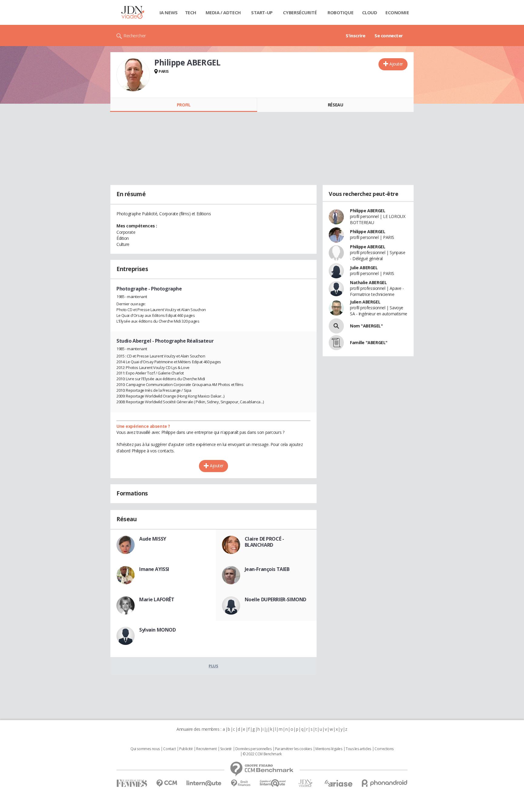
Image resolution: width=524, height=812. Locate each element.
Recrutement (206, 749)
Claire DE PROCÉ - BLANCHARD (264, 541)
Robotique (340, 12)
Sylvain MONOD (157, 629)
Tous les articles (358, 749)
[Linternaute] (204, 783)
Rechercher (134, 35)
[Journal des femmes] (131, 783)
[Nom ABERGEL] (336, 326)
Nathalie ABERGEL (368, 282)
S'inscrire (355, 35)
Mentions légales (328, 749)
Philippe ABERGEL (367, 210)
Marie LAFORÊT (156, 599)
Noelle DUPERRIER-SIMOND (275, 599)
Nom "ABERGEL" (366, 326)
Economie (397, 12)
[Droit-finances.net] (240, 783)
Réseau (335, 105)
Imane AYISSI (154, 569)
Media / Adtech (223, 12)
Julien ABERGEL (365, 302)
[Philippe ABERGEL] (133, 75)
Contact (169, 749)
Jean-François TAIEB (267, 569)
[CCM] (166, 783)
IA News (169, 12)
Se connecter (389, 35)
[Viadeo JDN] (305, 783)
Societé (226, 749)
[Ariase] (338, 783)
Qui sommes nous (145, 749)
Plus (213, 666)
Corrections (384, 749)
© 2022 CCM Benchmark (262, 754)
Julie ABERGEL (364, 267)
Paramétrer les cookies (293, 749)
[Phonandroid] (385, 783)
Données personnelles (253, 749)
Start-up (262, 12)
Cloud (369, 12)
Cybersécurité (300, 12)
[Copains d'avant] (273, 783)
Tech (190, 12)
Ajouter (396, 64)
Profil (183, 105)
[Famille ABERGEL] (336, 342)
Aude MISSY (152, 538)
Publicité (186, 749)
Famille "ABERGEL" (369, 342)
